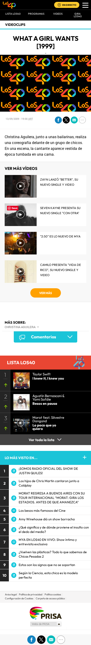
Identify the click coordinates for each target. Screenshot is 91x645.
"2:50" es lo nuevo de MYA (60, 236)
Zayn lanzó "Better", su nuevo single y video (59, 182)
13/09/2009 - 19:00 (19, 118)
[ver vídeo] (20, 379)
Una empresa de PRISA (45, 612)
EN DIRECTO (69, 5)
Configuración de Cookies (19, 598)
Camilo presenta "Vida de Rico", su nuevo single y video (60, 270)
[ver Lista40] (20, 400)
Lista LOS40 (13, 13)
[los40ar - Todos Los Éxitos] (9, 5)
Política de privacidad (30, 594)
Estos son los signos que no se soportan (47, 565)
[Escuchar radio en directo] (59, 5)
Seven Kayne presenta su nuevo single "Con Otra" (60, 210)
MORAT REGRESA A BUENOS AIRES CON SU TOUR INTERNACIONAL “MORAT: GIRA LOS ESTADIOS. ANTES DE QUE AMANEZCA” (52, 497)
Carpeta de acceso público (50, 598)
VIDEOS (58, 13)
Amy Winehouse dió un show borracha (47, 519)
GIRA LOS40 (78, 15)
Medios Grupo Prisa (45, 624)
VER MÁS (45, 293)
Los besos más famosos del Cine (42, 510)
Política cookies (53, 594)
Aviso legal (11, 594)
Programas (36, 13)
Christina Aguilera (20, 327)
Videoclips (15, 24)
